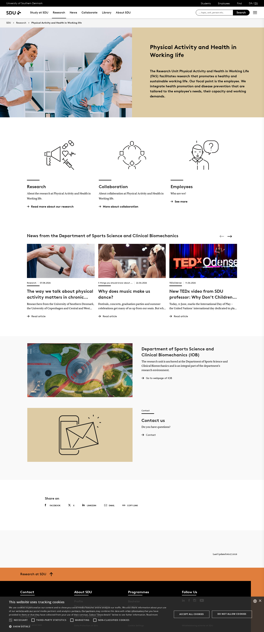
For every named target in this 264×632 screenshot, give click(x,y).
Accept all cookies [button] (191, 614)
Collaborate (90, 12)
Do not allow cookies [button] (231, 613)
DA (250, 3)
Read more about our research (52, 206)
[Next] (230, 236)
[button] (10, 620)
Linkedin (91, 505)
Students (206, 3)
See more (181, 201)
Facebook (55, 505)
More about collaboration (120, 206)
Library (106, 12)
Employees (224, 3)
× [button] (260, 600)
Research (59, 12)
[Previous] (222, 236)
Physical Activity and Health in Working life (56, 23)
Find (239, 3)
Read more (152, 614)
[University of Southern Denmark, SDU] (13, 12)
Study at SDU (39, 12)
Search (241, 12)
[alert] (132, 614)
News (73, 12)
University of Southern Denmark (24, 3)
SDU (8, 23)
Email (112, 505)
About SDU (123, 12)
